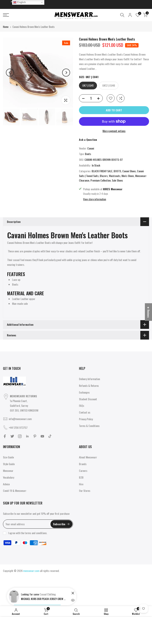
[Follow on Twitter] (12, 436)
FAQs (81, 405)
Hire (81, 484)
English (21, 2)
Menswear (8, 470)
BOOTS (117, 171)
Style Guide (9, 464)
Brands (82, 464)
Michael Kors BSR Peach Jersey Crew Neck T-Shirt (43, 599)
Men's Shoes (128, 176)
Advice (6, 484)
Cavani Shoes (129, 171)
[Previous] (10, 73)
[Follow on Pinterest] (35, 436)
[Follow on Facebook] (5, 436)
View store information (94, 199)
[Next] (66, 73)
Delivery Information (89, 379)
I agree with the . (27, 533)
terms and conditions (36, 533)
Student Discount (88, 399)
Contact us (84, 412)
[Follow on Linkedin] (27, 436)
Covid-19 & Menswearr (14, 490)
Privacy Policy (86, 419)
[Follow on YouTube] (42, 436)
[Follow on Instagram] (20, 436)
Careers (83, 470)
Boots (88, 154)
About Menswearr (88, 457)
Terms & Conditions (89, 426)
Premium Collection (100, 180)
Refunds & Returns (89, 385)
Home (6, 27)
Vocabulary (8, 477)
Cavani (90, 148)
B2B (81, 477)
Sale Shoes (117, 180)
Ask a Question (88, 139)
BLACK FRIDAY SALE (102, 171)
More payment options (114, 131)
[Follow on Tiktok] (50, 436)
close (8, 1)
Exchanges (84, 392)
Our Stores (84, 490)
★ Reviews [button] (148, 312)
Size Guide (8, 457)
